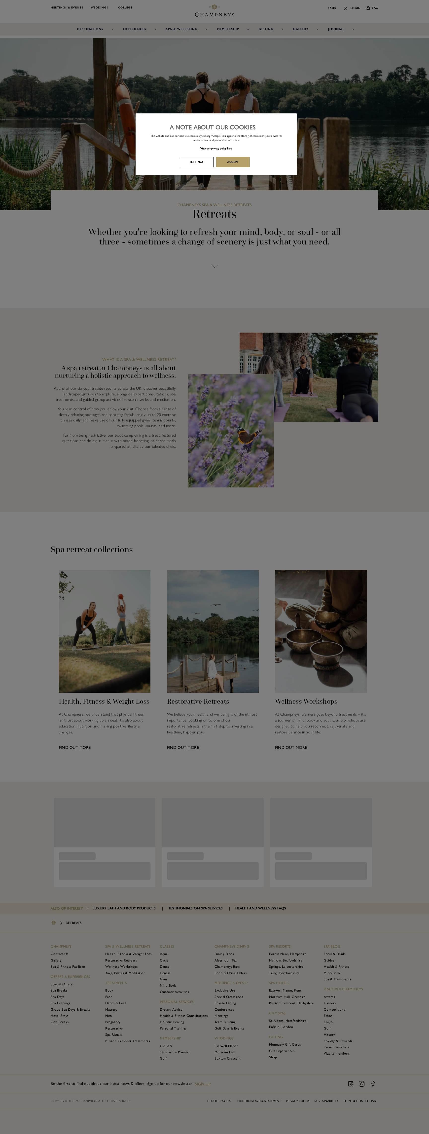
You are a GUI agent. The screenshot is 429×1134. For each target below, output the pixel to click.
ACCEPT (233, 162)
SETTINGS (197, 162)
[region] (216, 144)
